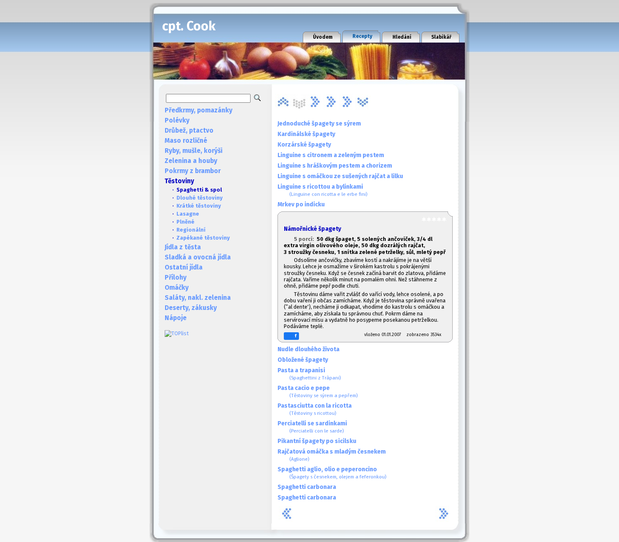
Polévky (177, 120)
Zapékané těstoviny (203, 238)
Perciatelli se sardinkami (312, 427)
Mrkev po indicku (301, 204)
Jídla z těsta (183, 247)
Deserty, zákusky (191, 308)
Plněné (185, 222)
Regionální (190, 230)
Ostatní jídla (184, 267)
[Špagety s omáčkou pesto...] (347, 102)
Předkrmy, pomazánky (198, 110)
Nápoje (176, 318)
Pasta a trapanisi (309, 374)
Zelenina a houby (191, 161)
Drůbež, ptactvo (189, 130)
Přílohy (176, 277)
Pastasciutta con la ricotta (314, 409)
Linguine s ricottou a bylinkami (322, 190)
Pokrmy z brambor (193, 171)
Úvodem (323, 37)
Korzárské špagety (304, 144)
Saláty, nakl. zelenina (198, 298)
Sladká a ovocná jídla (198, 257)
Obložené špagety (302, 359)
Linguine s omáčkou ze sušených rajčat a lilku (340, 176)
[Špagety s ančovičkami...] (331, 102)
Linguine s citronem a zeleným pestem (330, 155)
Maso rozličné (186, 140)
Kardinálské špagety (306, 134)
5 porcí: (305, 239)
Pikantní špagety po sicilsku (316, 441)
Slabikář (441, 37)
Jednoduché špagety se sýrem (319, 123)
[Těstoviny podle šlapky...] (363, 102)
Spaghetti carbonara (306, 487)
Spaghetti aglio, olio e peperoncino (332, 473)
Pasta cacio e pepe (317, 391)
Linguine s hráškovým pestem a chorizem (334, 165)
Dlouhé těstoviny (199, 198)
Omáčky (177, 287)
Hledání (401, 37)
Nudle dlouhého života (308, 349)
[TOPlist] (177, 333)
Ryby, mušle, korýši (193, 151)
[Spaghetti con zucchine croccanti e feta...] (315, 102)
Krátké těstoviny (198, 206)
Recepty (362, 36)
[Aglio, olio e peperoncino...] (283, 102)
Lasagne (187, 214)
